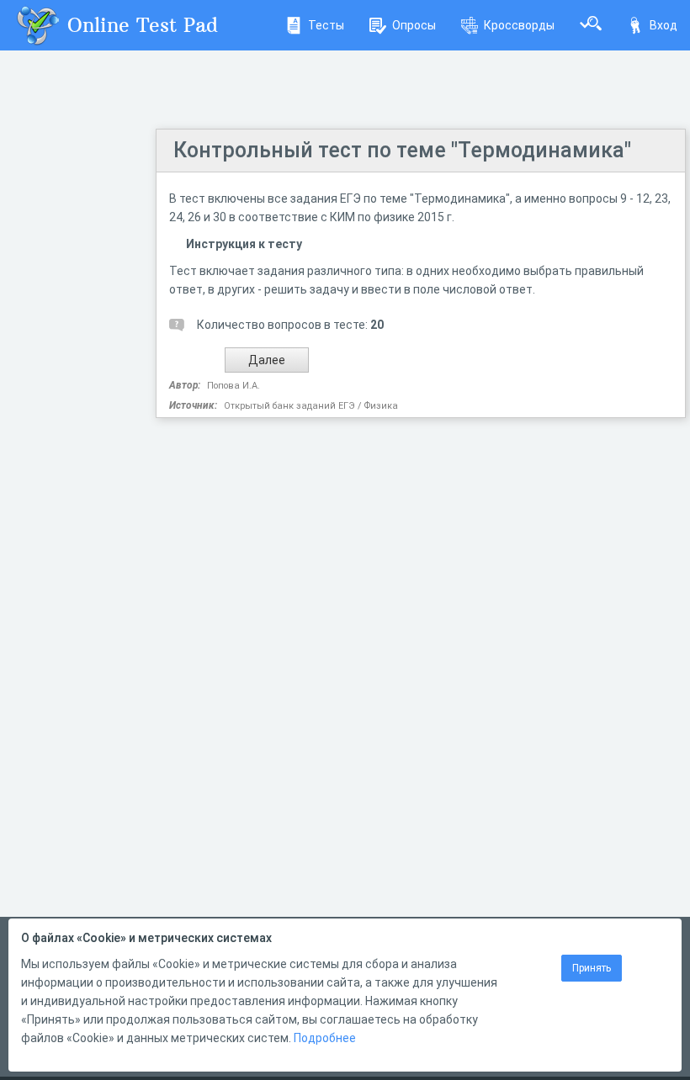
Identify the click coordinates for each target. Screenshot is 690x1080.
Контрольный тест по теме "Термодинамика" (402, 150)
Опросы (414, 25)
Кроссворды (519, 25)
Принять (591, 968)
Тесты (326, 25)
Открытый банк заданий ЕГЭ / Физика (311, 405)
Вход (663, 25)
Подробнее (325, 1038)
